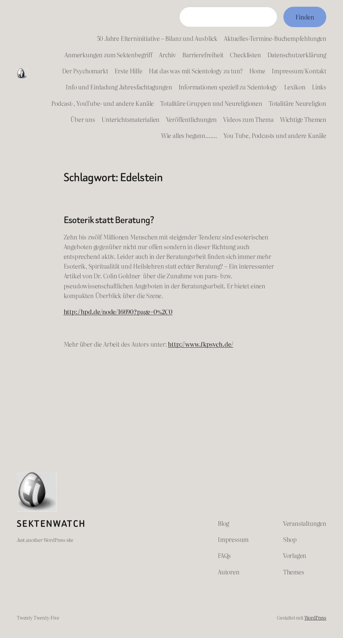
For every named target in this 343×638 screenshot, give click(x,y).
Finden (304, 16)
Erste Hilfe (128, 70)
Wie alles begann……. (189, 135)
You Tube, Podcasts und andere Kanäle (274, 135)
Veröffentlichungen (191, 119)
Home (257, 70)
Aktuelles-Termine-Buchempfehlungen (275, 38)
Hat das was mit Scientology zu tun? (196, 70)
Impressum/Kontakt (299, 70)
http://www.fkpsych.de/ (200, 344)
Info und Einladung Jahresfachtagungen (119, 86)
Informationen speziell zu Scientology (228, 86)
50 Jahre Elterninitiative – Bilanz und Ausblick (157, 38)
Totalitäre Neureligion (297, 103)
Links (319, 86)
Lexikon (294, 86)
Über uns (82, 119)
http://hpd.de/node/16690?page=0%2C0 (118, 311)
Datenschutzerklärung (296, 54)
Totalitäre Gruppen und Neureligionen (211, 103)
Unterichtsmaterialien (130, 119)
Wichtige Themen (303, 119)
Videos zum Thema (248, 119)
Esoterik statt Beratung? (109, 220)
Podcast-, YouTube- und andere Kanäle (102, 103)
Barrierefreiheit (202, 54)
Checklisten (245, 54)
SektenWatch (51, 523)
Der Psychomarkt (85, 70)
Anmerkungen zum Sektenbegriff (108, 54)
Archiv (167, 54)
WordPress (315, 617)
